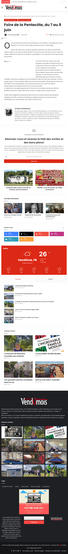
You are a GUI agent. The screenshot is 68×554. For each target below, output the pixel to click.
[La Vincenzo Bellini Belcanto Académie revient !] (34, 458)
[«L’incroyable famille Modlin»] (49, 343)
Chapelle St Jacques (7, 486)
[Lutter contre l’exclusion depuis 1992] (9, 312)
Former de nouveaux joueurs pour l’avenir (28, 294)
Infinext (39, 548)
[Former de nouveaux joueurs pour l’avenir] (9, 296)
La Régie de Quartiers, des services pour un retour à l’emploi (34, 301)
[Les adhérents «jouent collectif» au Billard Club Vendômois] (56, 458)
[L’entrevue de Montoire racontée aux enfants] (18, 343)
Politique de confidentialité (52, 551)
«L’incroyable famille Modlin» (48, 353)
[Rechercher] (66, 8)
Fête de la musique (35, 486)
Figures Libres (24, 486)
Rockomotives (46, 486)
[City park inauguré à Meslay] (9, 288)
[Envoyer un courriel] (18, 34)
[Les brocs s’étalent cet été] (13, 208)
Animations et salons (28, 16)
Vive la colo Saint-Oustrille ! (47, 380)
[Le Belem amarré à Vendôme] (12, 458)
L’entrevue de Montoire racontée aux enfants (15, 354)
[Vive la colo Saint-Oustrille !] (49, 369)
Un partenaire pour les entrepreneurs (53, 216)
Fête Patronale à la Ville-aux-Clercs (27, 317)
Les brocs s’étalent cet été (12, 215)
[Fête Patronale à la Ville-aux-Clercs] (9, 320)
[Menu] (2, 8)
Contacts (63, 551)
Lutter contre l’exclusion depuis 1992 (27, 309)
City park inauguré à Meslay (24, 286)
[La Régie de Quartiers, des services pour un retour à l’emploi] (9, 304)
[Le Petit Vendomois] (13, 7)
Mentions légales (39, 551)
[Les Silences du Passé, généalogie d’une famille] (12, 432)
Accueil (7, 16)
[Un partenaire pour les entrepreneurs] (55, 208)
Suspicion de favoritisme (33, 215)
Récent (51, 279)
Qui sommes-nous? (28, 551)
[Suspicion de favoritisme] (34, 208)
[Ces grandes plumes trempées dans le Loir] (18, 369)
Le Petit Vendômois (12, 34)
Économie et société (16, 16)
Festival (17, 486)
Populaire (18, 279)
